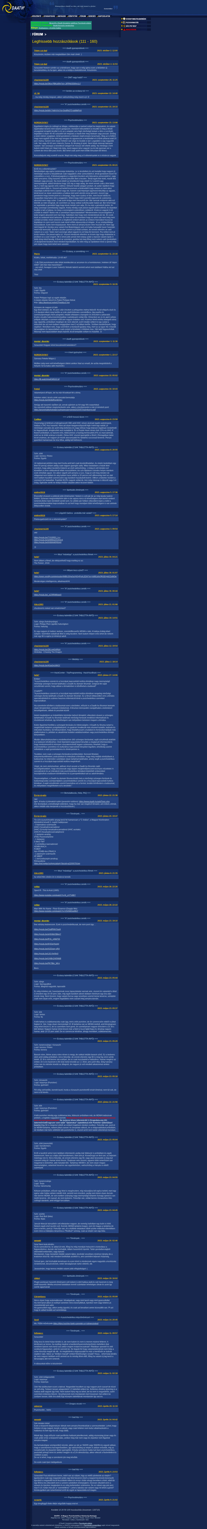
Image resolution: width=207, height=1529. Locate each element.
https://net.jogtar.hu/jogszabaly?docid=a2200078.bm (57, 863)
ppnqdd (37, 1241)
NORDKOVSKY (41, 123)
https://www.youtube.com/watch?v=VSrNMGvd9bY (56, 911)
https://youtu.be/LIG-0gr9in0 (46, 954)
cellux (37, 887)
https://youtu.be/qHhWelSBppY (47, 934)
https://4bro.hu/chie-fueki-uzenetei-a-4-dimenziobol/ (75, 1323)
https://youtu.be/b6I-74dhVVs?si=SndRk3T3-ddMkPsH (58, 110)
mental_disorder (41, 341)
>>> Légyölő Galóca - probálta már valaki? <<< (75, 513)
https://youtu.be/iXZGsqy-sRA (47, 949)
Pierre (37, 254)
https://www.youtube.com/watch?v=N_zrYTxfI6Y (55, 895)
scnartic (38, 1500)
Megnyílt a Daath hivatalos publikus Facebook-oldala (70, 23)
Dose (87, 1518)
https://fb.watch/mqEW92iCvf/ (47, 379)
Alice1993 (38, 604)
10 (60, 1510)
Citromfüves (40, 1297)
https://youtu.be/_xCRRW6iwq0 (47, 595)
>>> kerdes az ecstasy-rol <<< (75, 91)
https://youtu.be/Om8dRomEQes (48, 400)
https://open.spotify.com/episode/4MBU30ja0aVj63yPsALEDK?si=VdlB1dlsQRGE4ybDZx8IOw (75, 576)
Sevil (36, 1320)
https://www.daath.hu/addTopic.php (94, 801)
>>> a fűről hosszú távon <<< (75, 417)
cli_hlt (37, 93)
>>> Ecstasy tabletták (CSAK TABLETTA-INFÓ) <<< (75, 282)
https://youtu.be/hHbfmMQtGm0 (47, 542)
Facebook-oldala (85, 1523)
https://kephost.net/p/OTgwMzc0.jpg (54, 302)
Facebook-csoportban (92, 1525)
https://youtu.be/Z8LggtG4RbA (47, 649)
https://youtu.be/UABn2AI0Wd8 (47, 958)
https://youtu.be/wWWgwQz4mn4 (48, 540)
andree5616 (39, 492)
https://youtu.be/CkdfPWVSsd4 (47, 929)
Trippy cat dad (40, 51)
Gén (87, 1520)
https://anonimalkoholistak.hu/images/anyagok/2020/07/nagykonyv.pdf (65, 410)
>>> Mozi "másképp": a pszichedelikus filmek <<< (75, 554)
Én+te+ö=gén (40, 795)
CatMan (37, 419)
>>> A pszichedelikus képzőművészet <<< (75, 1317)
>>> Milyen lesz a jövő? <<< (75, 570)
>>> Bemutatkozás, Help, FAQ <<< (75, 793)
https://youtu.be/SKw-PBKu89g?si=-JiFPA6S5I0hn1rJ (57, 84)
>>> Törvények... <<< (75, 814)
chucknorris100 (41, 80)
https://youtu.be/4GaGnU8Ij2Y (47, 665)
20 (62, 1510)
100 (68, 1510)
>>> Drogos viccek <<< (75, 1404)
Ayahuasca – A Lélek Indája (50, 28)
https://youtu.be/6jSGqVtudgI (46, 944)
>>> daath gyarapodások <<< (75, 48)
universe (38, 1406)
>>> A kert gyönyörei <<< (75, 352)
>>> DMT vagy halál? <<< (75, 77)
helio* (36, 557)
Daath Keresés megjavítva (63, 25)
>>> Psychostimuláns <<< (75, 120)
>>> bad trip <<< (75, 1417)
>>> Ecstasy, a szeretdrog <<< (75, 251)
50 (65, 1510)
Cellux (72, 1520)
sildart (37, 1278)
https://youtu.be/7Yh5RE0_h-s (47, 537)
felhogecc (38, 1333)
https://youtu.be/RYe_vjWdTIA (47, 939)
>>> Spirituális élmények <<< (75, 490)
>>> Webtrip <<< (75, 659)
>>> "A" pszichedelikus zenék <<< (75, 104)
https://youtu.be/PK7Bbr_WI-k (47, 963)
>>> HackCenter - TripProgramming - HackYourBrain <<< (75, 673)
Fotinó (37, 389)
